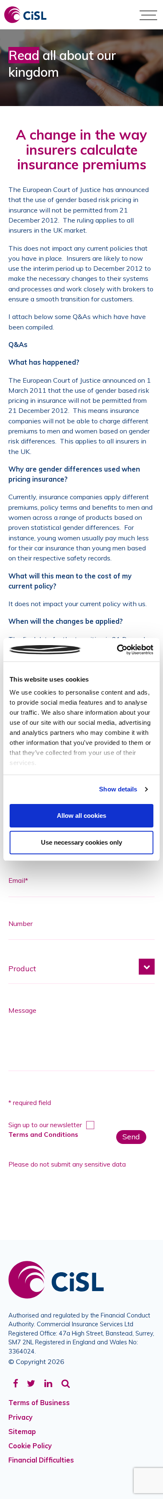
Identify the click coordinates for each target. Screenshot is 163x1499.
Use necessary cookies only (81, 842)
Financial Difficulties (41, 1460)
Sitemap (22, 1431)
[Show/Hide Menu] (148, 14)
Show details (118, 789)
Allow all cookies (81, 815)
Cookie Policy (30, 1446)
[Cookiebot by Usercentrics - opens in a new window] (117, 649)
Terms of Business (39, 1402)
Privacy (20, 1417)
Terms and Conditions (43, 1135)
